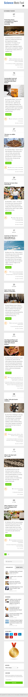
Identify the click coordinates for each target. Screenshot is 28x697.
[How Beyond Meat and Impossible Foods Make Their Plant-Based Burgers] (14, 351)
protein (16, 167)
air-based (17, 271)
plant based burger (17, 378)
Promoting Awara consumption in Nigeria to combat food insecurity (11, 22)
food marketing (20, 488)
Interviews (21, 121)
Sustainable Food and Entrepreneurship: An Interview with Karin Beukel (10, 80)
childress (18, 434)
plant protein (20, 60)
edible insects (12, 167)
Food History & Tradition (11, 63)
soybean (16, 61)
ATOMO (13, 217)
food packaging (13, 540)
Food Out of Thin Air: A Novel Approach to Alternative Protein (10, 237)
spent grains (15, 118)
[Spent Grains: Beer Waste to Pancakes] (14, 298)
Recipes (21, 65)
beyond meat (11, 377)
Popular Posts (9, 567)
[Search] (6, 561)
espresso (17, 435)
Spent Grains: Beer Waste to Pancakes (9, 290)
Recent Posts (19, 567)
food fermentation (19, 273)
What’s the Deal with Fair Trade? (10, 455)
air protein (13, 271)
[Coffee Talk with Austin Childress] (14, 408)
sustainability (20, 61)
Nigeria (16, 60)
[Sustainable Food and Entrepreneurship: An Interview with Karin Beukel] (14, 91)
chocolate (14, 219)
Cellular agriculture (19, 217)
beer (11, 323)
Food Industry (18, 382)
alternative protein (16, 58)
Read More (8, 54)
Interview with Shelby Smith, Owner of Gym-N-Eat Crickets (16, 615)
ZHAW (22, 220)
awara (22, 58)
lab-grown (21, 219)
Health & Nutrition (19, 63)
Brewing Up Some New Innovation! (11, 183)
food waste (14, 541)
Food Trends (20, 169)
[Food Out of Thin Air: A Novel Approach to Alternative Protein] (14, 245)
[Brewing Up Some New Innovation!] (14, 193)
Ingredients (17, 65)
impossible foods (17, 377)
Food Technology (19, 222)
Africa (12, 58)
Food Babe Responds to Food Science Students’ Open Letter (16, 588)
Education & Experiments (10, 382)
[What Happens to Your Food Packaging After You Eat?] (14, 515)
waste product (20, 324)
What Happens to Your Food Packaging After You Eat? (10, 507)
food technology (20, 540)
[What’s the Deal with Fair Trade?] (14, 463)
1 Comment (21, 67)
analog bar (12, 434)
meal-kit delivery (20, 541)
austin (15, 434)
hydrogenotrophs (9, 274)
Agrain (11, 118)
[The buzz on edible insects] (14, 143)
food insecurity (11, 60)
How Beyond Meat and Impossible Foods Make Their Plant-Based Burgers (11, 342)
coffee (17, 219)
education (13, 435)
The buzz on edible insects (9, 135)
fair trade (15, 488)
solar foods (15, 274)
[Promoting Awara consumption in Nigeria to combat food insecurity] (14, 31)
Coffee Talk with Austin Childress (11, 400)
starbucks (21, 435)
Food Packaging (20, 544)
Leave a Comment (19, 123)
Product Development (15, 384)
